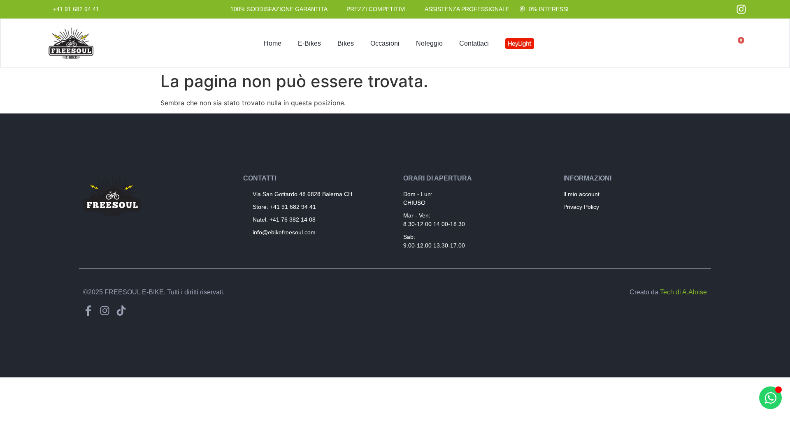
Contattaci (474, 43)
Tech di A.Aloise (683, 292)
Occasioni (385, 43)
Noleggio (429, 43)
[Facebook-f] (88, 310)
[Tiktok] (121, 310)
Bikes (345, 43)
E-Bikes (309, 43)
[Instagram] (105, 310)
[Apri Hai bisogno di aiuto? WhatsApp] (770, 397)
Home (272, 43)
